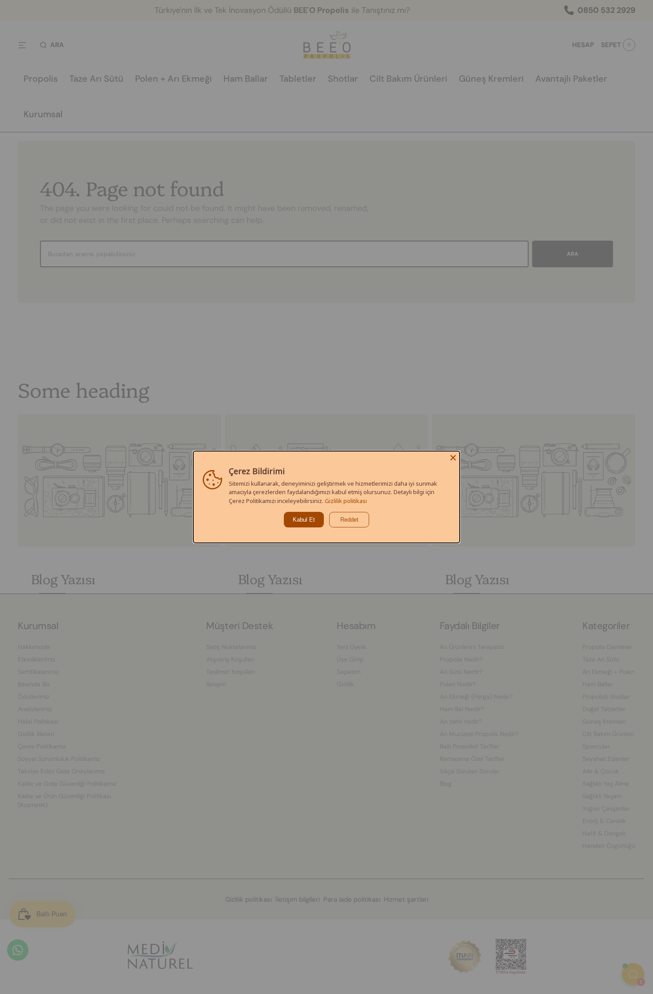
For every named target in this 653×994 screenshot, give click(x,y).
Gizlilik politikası (346, 501)
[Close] (453, 457)
